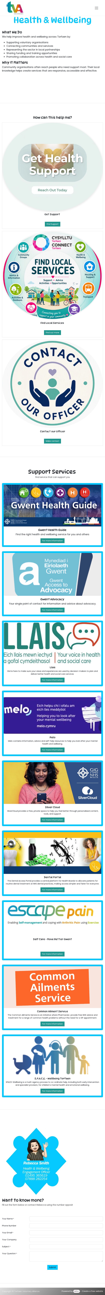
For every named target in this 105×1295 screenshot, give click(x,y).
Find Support (53, 224)
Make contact (52, 441)
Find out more (52, 332)
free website (97, 1291)
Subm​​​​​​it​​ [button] (52, 1267)
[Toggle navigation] (96, 8)
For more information (52, 540)
